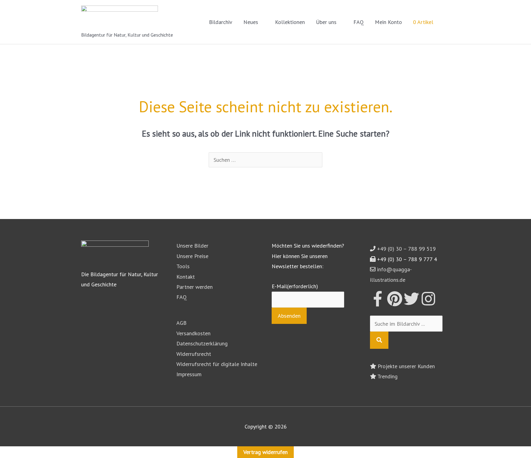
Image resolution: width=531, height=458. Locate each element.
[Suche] (379, 340)
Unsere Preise (192, 256)
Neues (250, 22)
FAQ (358, 22)
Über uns (326, 22)
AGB (181, 322)
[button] (441, 22)
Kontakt (185, 276)
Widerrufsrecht (193, 353)
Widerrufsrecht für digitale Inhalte (216, 364)
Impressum (189, 374)
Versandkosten (193, 333)
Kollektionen (290, 22)
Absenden (289, 315)
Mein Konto (388, 22)
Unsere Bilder (192, 245)
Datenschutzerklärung (202, 343)
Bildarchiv (220, 22)
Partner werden (194, 286)
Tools (183, 266)
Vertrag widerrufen (265, 452)
